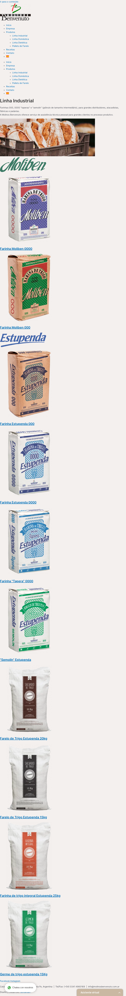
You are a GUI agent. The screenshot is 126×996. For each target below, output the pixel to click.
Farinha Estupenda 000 (17, 424)
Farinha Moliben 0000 (16, 249)
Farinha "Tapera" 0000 (16, 581)
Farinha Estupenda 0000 (18, 502)
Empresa (10, 28)
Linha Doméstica (20, 39)
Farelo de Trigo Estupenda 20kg (23, 738)
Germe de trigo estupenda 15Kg (23, 974)
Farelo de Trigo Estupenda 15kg (23, 817)
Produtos (10, 32)
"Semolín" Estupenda (15, 660)
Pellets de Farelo (20, 46)
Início (8, 25)
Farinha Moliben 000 (15, 327)
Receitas (10, 49)
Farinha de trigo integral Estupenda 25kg (30, 895)
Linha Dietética (19, 42)
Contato (10, 53)
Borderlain (25, 992)
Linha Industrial (19, 35)
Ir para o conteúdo (9, 1)
